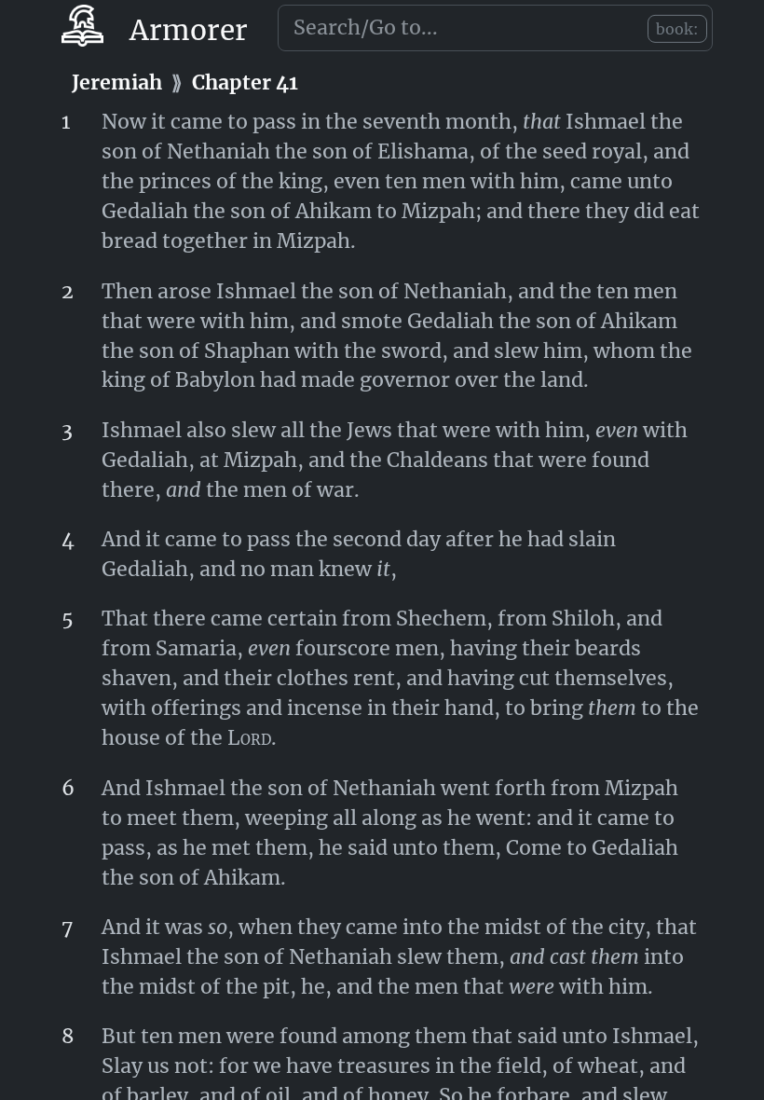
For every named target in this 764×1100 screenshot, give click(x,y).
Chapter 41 (245, 82)
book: (677, 29)
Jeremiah (117, 82)
